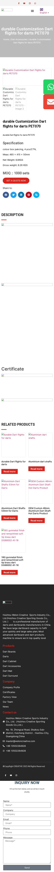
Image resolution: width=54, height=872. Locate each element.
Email (6, 819)
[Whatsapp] (35, 3)
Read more (10, 471)
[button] (32, 11)
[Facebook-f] (19, 3)
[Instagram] (29, 3)
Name (6, 801)
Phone (6, 828)
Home (6, 39)
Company (8, 810)
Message (7, 837)
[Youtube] (24, 3)
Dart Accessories (19, 39)
